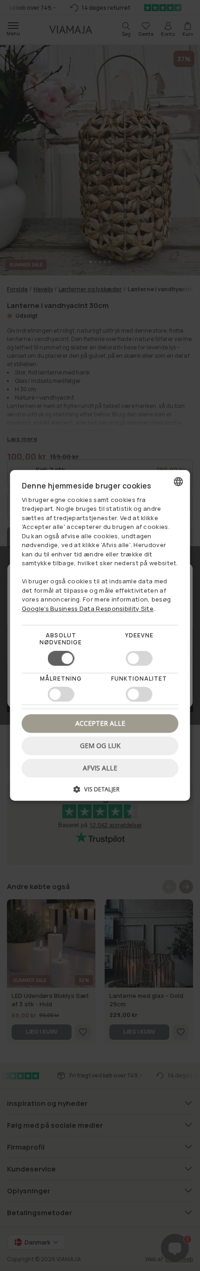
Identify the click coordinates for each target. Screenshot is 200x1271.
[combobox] (178, 481)
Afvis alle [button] (100, 768)
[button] (100, 793)
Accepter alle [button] (100, 723)
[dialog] (100, 635)
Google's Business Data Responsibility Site (88, 608)
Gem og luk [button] (100, 745)
